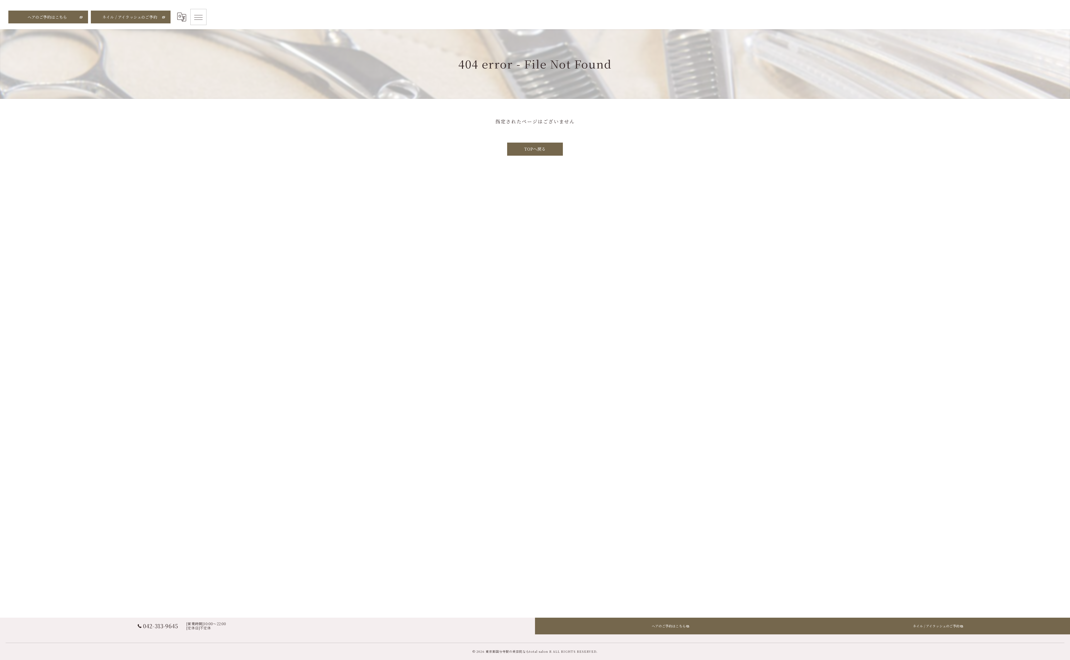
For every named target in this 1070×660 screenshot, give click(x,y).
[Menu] (198, 17)
